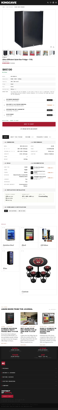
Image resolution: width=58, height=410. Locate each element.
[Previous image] (4, 29)
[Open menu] (56, 2)
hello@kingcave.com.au (13, 401)
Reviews (29, 137)
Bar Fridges (9, 7)
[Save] (51, 47)
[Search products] (48, 2)
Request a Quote (7, 396)
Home (3, 7)
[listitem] (5, 53)
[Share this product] (53, 47)
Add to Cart (29, 124)
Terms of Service (34, 404)
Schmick (4, 57)
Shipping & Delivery (6, 404)
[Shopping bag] (53, 2)
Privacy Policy (25, 404)
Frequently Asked (44, 137)
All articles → (53, 309)
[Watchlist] (50, 2)
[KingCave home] (29, 363)
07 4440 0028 (4, 401)
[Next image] (53, 29)
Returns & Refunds (16, 404)
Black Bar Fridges (19, 7)
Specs (5, 137)
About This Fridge (16, 137)
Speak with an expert (30, 129)
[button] (6, 63)
